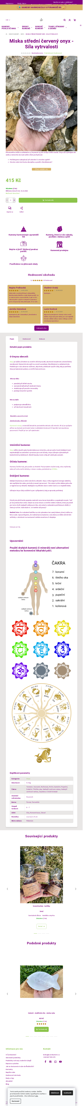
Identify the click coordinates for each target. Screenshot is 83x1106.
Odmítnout (55, 1093)
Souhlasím (67, 1093)
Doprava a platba (12, 1063)
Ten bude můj (49, 200)
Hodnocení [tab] (27, 339)
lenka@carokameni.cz (51, 1055)
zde (36, 1096)
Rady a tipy (10, 1078)
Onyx (12, 362)
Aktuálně (9, 1081)
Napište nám (10, 1072)
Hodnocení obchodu (41, 274)
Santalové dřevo (34, 915)
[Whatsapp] (55, 1061)
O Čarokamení (11, 1055)
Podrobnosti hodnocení (53, 53)
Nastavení (15, 1101)
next (75, 889)
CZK (7, 20)
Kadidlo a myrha (49, 915)
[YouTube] (60, 1061)
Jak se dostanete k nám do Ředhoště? (20, 1066)
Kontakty (9, 1069)
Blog (7, 1084)
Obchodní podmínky (13, 1058)
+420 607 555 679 (49, 1057)
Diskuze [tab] (42, 339)
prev (7, 889)
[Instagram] (50, 1061)
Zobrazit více (41, 328)
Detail (40, 926)
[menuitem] (10, 27)
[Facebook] (45, 1061)
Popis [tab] (12, 339)
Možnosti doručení (13, 193)
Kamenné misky (15, 426)
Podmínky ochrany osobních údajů (18, 1060)
